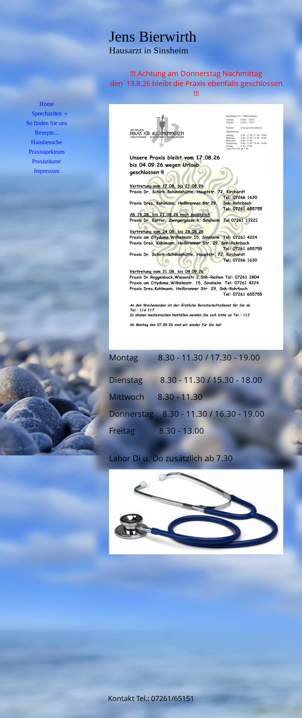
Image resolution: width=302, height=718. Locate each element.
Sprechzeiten (47, 113)
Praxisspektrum (46, 152)
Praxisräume (46, 161)
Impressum (46, 171)
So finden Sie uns (46, 123)
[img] (46, 53)
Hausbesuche (46, 142)
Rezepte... (46, 132)
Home (46, 104)
